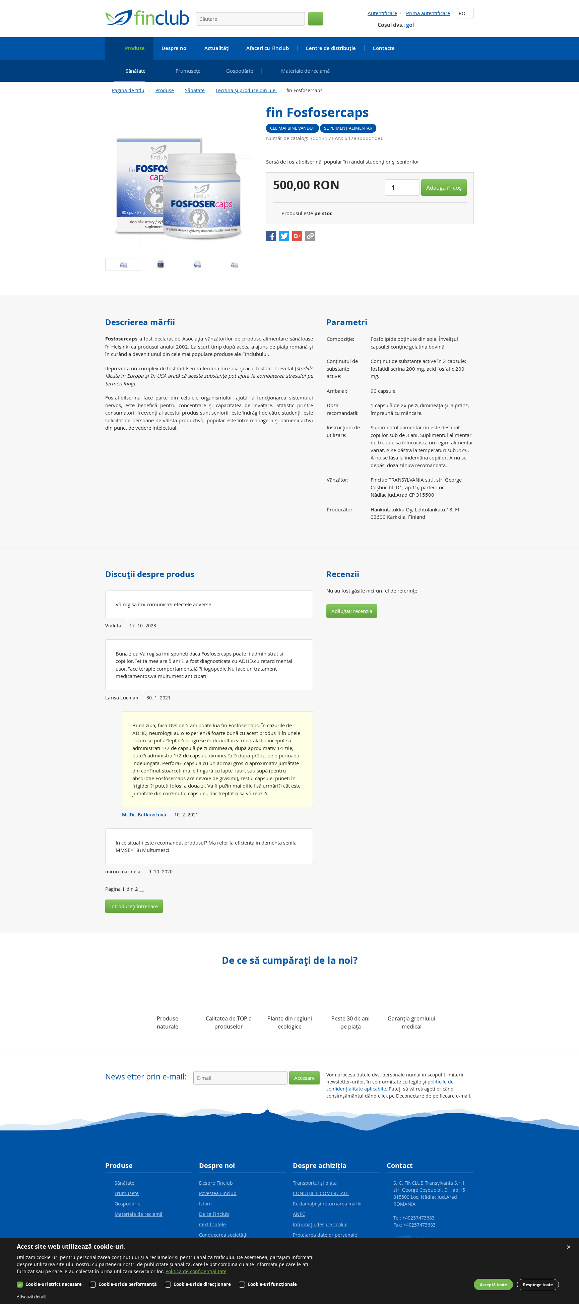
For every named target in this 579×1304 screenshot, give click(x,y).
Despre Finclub (216, 1183)
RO (463, 13)
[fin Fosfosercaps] (179, 177)
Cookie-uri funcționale (272, 1284)
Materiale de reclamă (139, 1214)
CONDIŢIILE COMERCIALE (321, 1193)
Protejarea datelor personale (325, 1235)
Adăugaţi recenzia (351, 611)
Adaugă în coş (444, 187)
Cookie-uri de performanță (128, 1284)
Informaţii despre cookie (320, 1224)
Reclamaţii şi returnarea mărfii (327, 1203)
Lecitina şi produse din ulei (246, 90)
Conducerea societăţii (223, 1235)
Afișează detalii (31, 1297)
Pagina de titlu (128, 90)
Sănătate (195, 90)
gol (410, 24)
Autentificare (382, 13)
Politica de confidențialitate (196, 1271)
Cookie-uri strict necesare (53, 1284)
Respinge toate (538, 1285)
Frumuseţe (127, 1193)
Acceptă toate (493, 1285)
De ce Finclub (214, 1214)
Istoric (206, 1203)
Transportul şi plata (315, 1183)
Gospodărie (127, 1203)
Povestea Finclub (218, 1193)
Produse (164, 90)
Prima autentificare (428, 13)
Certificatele (212, 1224)
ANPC (299, 1214)
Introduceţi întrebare (134, 906)
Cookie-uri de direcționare (202, 1284)
